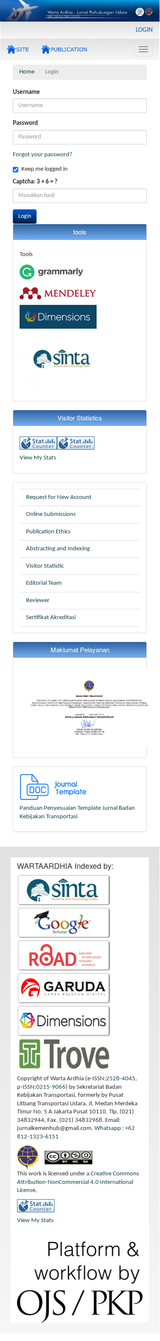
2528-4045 (120, 1079)
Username (26, 92)
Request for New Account (58, 497)
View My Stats (38, 458)
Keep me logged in (44, 169)
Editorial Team (44, 583)
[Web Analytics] (38, 443)
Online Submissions (51, 514)
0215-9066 (51, 1087)
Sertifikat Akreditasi (51, 617)
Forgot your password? (42, 155)
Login (144, 30)
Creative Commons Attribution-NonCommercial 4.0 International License (78, 1182)
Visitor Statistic (45, 566)
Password (25, 123)
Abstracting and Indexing (58, 549)
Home (26, 72)
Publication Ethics (48, 532)
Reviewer (37, 600)
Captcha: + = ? (35, 182)
